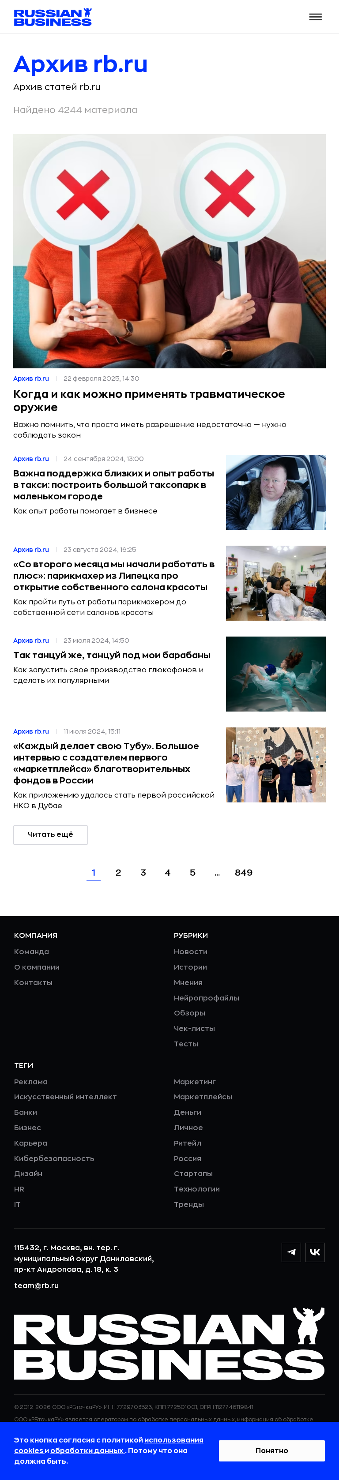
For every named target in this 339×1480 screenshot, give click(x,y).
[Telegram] (291, 1252)
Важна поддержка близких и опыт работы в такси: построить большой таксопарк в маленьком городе (113, 485)
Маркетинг (195, 1082)
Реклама (31, 1082)
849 (243, 872)
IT (17, 1204)
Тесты (186, 1044)
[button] (316, 17)
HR (19, 1189)
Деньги (187, 1112)
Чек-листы (194, 1028)
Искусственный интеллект (65, 1097)
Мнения (188, 982)
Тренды (189, 1204)
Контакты (33, 982)
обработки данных (87, 1450)
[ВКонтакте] (315, 1252)
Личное (188, 1128)
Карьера (30, 1143)
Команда (31, 951)
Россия (187, 1158)
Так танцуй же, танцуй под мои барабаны (112, 655)
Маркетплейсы (203, 1097)
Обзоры (189, 1013)
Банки (25, 1112)
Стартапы (193, 1173)
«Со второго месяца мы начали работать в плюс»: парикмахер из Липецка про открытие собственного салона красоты (114, 576)
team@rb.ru (36, 1285)
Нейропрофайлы (206, 998)
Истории (190, 967)
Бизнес (27, 1128)
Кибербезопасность (54, 1158)
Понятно (272, 1450)
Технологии (197, 1189)
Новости (190, 951)
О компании (37, 967)
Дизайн (28, 1173)
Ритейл (187, 1143)
